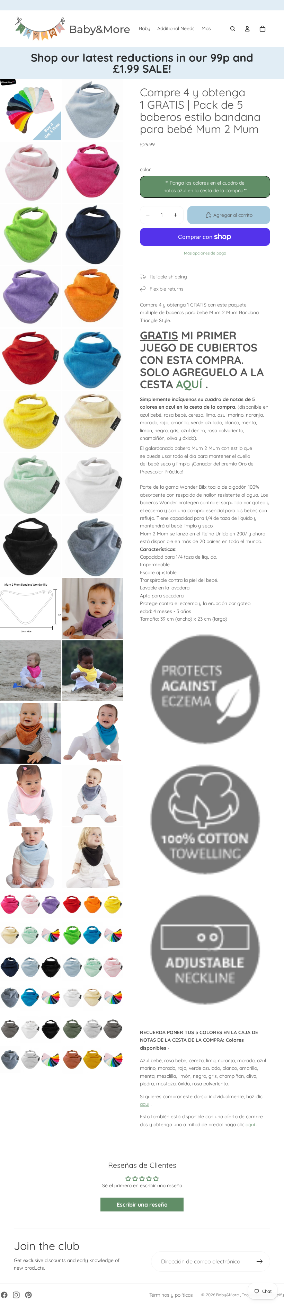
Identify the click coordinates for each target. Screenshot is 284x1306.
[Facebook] (4, 1295)
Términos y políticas (171, 1295)
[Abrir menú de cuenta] (247, 28)
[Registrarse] (259, 1261)
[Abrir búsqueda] (232, 28)
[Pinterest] (28, 1295)
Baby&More (228, 1294)
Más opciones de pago (205, 253)
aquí (144, 1104)
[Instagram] (16, 1295)
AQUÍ (189, 384)
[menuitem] (206, 29)
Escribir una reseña (142, 1204)
